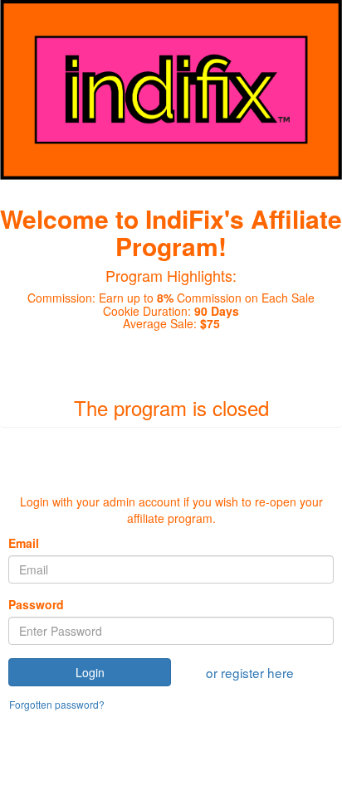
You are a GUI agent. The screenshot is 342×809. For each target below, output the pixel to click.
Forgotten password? (57, 704)
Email (23, 543)
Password (36, 604)
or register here (250, 672)
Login (90, 672)
